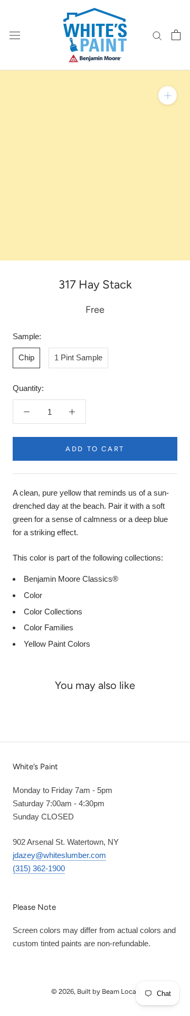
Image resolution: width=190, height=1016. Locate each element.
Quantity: (28, 388)
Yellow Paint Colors (57, 643)
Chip (26, 357)
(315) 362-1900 (39, 868)
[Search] (157, 35)
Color (33, 595)
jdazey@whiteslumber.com (59, 855)
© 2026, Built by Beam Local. (95, 991)
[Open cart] (176, 35)
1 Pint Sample (78, 357)
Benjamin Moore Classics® (71, 578)
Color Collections (53, 611)
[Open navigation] (15, 35)
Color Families (48, 627)
